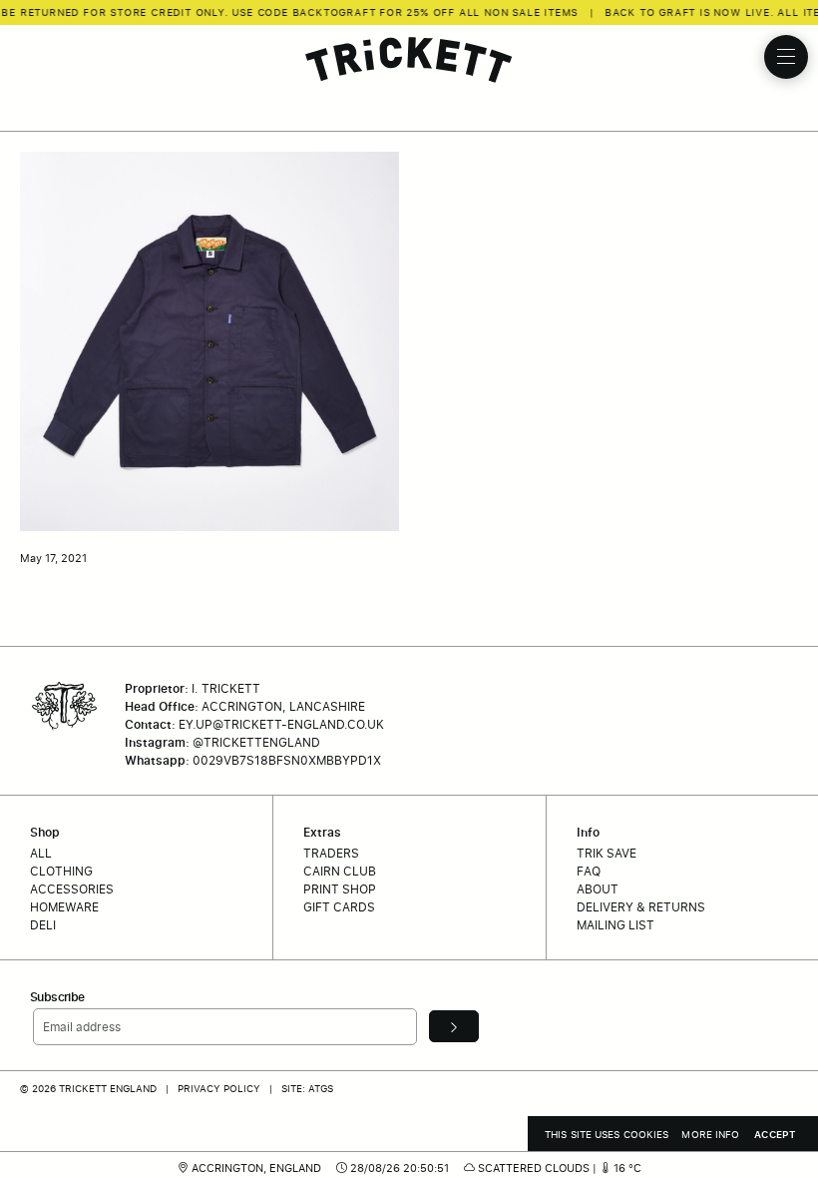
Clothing (61, 871)
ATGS (320, 1088)
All (41, 853)
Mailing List (615, 924)
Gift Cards (339, 906)
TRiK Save (606, 853)
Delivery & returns (641, 906)
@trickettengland (256, 742)
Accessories (72, 889)
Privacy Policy (219, 1088)
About (597, 889)
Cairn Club (339, 871)
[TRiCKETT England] (409, 60)
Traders (331, 853)
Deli (43, 924)
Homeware (64, 906)
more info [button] (710, 1134)
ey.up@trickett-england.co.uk (281, 724)
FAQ (589, 871)
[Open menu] (786, 57)
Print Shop (339, 889)
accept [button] (775, 1134)
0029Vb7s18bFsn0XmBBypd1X (287, 760)
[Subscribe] (454, 1026)
